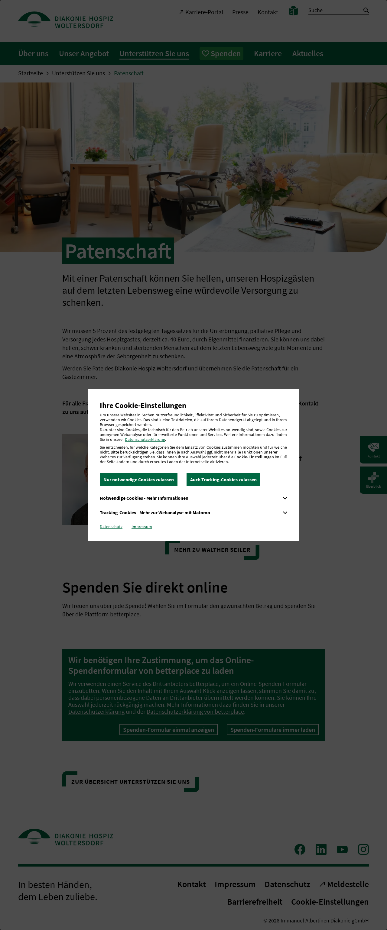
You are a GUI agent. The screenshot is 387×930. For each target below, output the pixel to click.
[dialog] (193, 465)
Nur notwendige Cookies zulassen (138, 479)
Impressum (142, 526)
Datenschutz (111, 526)
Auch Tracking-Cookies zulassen (223, 479)
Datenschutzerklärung (145, 439)
